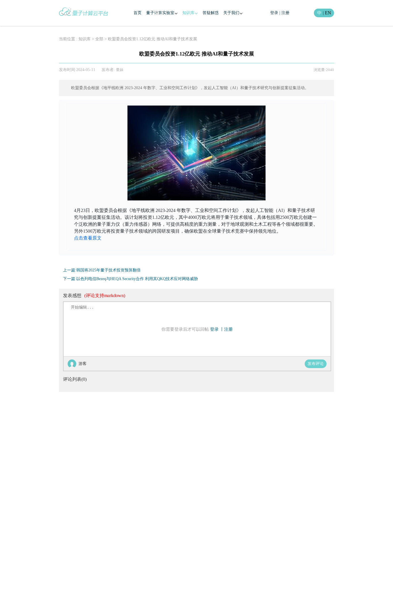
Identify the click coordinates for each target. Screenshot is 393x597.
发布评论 (316, 363)
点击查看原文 (88, 238)
